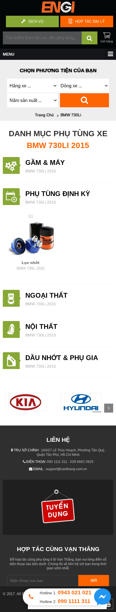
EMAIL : (39, 469)
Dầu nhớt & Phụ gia (61, 357)
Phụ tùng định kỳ (57, 193)
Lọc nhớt (30, 265)
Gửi (94, 581)
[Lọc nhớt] (30, 239)
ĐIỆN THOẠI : (36, 462)
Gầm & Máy (45, 162)
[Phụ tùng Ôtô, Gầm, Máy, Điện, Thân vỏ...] (58, 11)
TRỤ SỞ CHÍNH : (27, 450)
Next (108, 408)
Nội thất (41, 326)
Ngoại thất (46, 295)
